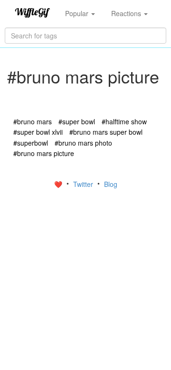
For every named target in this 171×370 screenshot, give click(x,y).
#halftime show (124, 121)
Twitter (84, 184)
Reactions (127, 13)
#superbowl (30, 143)
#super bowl (76, 121)
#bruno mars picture (43, 153)
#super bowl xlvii (38, 132)
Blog (110, 184)
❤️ (59, 184)
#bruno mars (32, 121)
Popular (77, 13)
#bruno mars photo (83, 143)
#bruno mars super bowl (105, 132)
